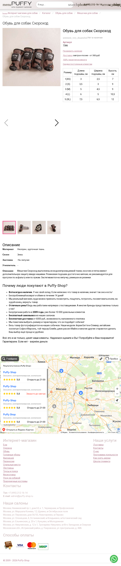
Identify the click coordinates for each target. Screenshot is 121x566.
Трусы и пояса (10, 471)
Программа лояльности (105, 454)
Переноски (8, 461)
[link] (110, 4)
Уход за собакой (11, 478)
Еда (5, 444)
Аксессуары (9, 474)
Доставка (67, 55)
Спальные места (11, 464)
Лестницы (8, 468)
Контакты (98, 448)
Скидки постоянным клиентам (77, 64)
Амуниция (8, 458)
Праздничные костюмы (15, 481)
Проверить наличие (72, 51)
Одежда (7, 448)
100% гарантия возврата (75, 59)
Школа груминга (101, 461)
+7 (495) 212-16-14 (18, 493)
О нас (96, 451)
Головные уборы (11, 454)
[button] (4, 4)
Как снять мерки (101, 458)
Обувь (6, 451)
